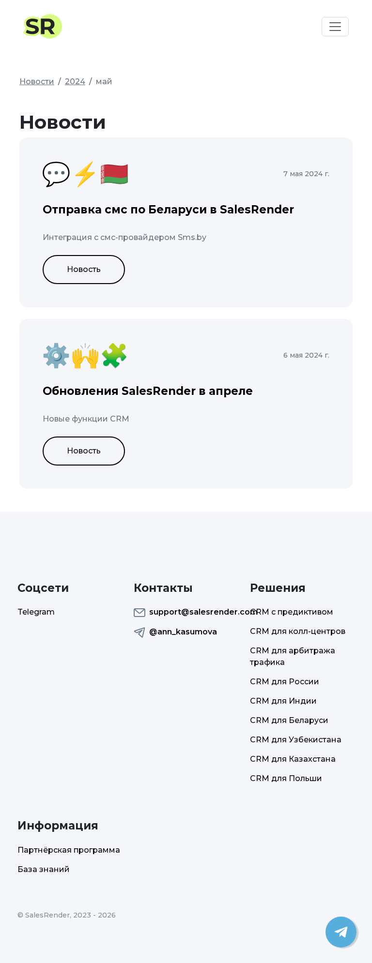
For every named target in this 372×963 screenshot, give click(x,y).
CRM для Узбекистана (295, 739)
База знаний (43, 869)
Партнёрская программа (68, 850)
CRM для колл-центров (297, 631)
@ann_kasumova (183, 631)
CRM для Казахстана (293, 759)
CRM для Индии (283, 701)
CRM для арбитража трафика (292, 656)
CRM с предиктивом (291, 612)
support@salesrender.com (193, 612)
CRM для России (284, 681)
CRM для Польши (286, 778)
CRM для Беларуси (289, 720)
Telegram (36, 612)
